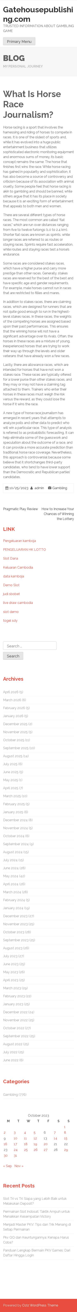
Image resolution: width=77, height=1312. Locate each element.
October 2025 (13, 740)
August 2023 (12, 948)
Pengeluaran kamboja (19, 541)
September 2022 (16, 1036)
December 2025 (15, 724)
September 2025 (16, 748)
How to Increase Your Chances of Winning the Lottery (57, 514)
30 (6, 1155)
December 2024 (15, 820)
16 (5, 1144)
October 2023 (13, 932)
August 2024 (13, 852)
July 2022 (10, 1052)
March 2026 (12, 700)
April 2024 (10, 884)
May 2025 (10, 780)
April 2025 (10, 788)
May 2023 (10, 972)
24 (16, 1150)
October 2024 (13, 836)
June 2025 (10, 772)
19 (35, 1144)
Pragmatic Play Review (20, 509)
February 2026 (14, 708)
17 (15, 1144)
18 (26, 1144)
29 (66, 1150)
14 (55, 1138)
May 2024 (10, 876)
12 (35, 1138)
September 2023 (16, 940)
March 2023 (12, 988)
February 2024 (14, 900)
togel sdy (10, 621)
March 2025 (12, 796)
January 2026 (13, 716)
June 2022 (10, 1060)
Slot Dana (10, 558)
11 (25, 1138)
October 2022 (13, 1028)
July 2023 (10, 956)
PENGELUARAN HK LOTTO (24, 550)
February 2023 (14, 996)
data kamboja (13, 576)
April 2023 (10, 980)
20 (46, 1144)
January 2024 (13, 908)
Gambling (59, 488)
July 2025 (10, 764)
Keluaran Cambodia (18, 567)
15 (65, 1138)
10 (15, 1138)
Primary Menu (19, 41)
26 (36, 1150)
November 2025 (15, 732)
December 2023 (15, 916)
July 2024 (10, 860)
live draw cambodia (18, 603)
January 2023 (13, 1004)
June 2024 (11, 868)
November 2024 (15, 828)
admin (39, 488)
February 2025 (14, 804)
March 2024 (12, 892)
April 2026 (10, 692)
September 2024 (16, 844)
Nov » (18, 1166)
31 (15, 1155)
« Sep (7, 1166)
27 (45, 1150)
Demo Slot (11, 585)
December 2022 (15, 1012)
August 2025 (12, 756)
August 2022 (12, 1044)
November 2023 (15, 924)
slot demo (11, 612)
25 (26, 1150)
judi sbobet (11, 594)
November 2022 (15, 1020)
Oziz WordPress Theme (40, 1305)
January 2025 (13, 812)
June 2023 (10, 964)
